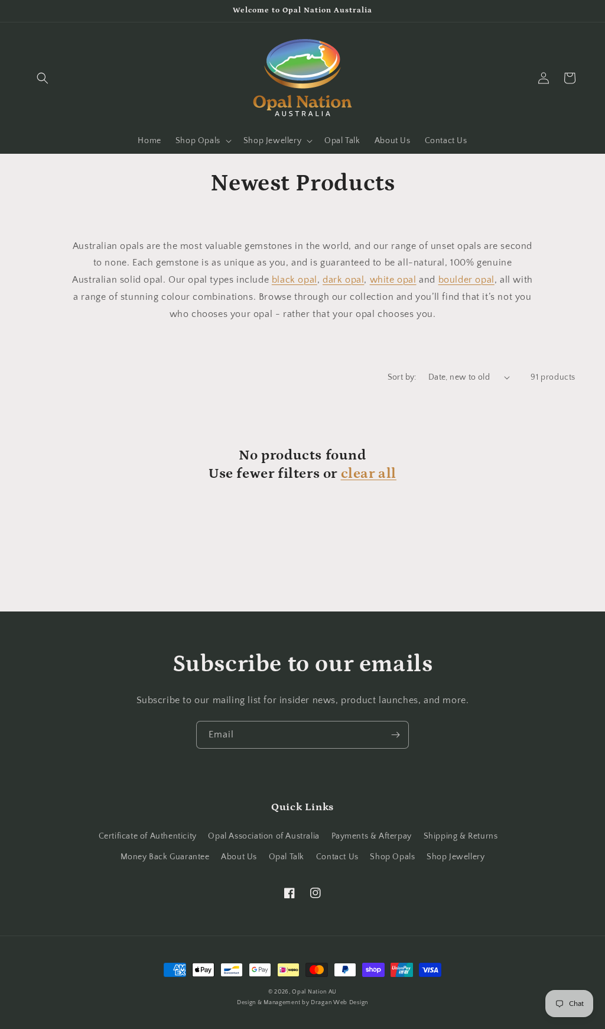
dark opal (343, 279)
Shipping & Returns (461, 836)
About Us (239, 857)
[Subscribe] (395, 735)
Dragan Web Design (339, 1002)
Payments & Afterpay (371, 836)
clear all (368, 473)
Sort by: (402, 377)
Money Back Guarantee (165, 857)
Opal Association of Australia (263, 836)
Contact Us (337, 857)
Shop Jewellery (455, 857)
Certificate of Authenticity (148, 836)
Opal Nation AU (314, 992)
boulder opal (466, 279)
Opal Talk (286, 857)
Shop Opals (392, 857)
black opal (294, 279)
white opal (393, 279)
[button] (43, 78)
